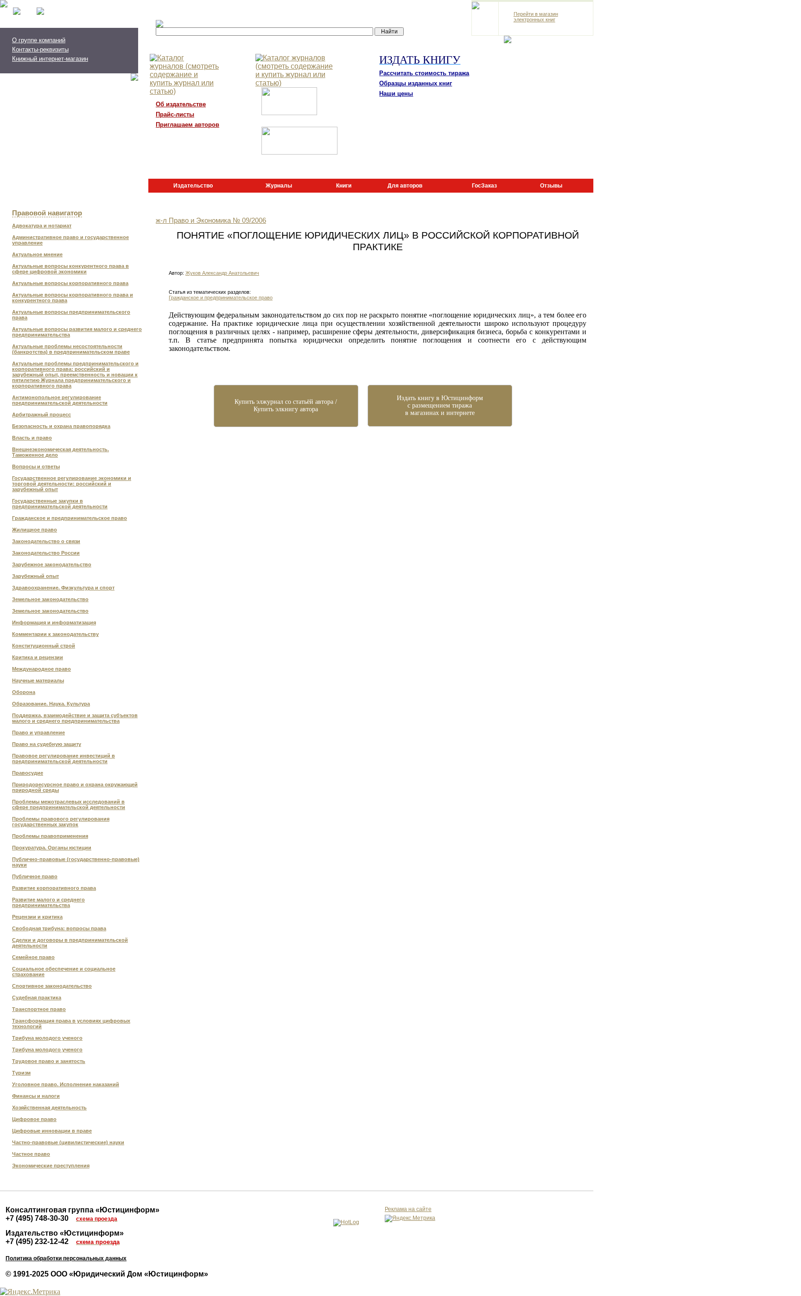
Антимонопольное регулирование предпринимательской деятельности (60, 400)
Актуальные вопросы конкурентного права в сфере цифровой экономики (70, 268)
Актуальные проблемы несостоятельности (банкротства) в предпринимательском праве (71, 349)
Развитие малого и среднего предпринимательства (48, 902)
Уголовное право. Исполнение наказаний (65, 1084)
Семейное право (33, 957)
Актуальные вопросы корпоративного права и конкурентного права (72, 297)
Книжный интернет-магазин (50, 58)
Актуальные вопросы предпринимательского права (71, 314)
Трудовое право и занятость (48, 1061)
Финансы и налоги (36, 1096)
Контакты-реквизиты (40, 49)
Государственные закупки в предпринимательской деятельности (60, 503)
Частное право (31, 1154)
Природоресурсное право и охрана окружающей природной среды (75, 787)
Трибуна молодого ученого (47, 1038)
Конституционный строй (43, 645)
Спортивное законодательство (52, 986)
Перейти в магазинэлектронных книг (536, 16)
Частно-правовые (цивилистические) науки (68, 1142)
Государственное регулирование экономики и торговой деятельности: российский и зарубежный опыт (71, 483)
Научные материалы (38, 680)
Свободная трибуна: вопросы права (59, 928)
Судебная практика (36, 997)
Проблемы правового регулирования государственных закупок (60, 821)
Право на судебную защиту (46, 744)
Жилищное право (34, 529)
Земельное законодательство (50, 599)
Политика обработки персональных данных (66, 1258)
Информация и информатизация (54, 622)
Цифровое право (34, 1119)
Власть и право (32, 438)
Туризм (21, 1073)
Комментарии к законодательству (55, 634)
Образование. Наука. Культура (51, 703)
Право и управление (38, 732)
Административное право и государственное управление (70, 240)
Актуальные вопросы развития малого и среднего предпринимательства (77, 331)
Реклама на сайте (408, 1209)
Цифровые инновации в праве (52, 1131)
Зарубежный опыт (35, 576)
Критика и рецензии (37, 657)
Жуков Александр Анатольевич (222, 273)
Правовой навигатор (47, 213)
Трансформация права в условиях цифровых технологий (71, 1023)
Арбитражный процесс (41, 414)
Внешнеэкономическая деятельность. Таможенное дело (60, 452)
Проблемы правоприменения (50, 836)
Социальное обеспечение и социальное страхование (63, 971)
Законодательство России (46, 553)
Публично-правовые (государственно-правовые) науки (76, 862)
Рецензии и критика (37, 917)
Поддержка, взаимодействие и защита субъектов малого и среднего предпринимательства (75, 718)
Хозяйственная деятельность (49, 1107)
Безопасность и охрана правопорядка (61, 426)
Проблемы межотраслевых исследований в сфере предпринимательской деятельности (68, 804)
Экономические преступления (50, 1165)
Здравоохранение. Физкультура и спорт (63, 587)
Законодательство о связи (46, 541)
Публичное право (34, 876)
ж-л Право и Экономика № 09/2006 (211, 220)
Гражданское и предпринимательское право (69, 518)
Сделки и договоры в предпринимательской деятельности (70, 942)
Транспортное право (39, 1009)
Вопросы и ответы (36, 466)
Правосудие (27, 773)
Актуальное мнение (37, 254)
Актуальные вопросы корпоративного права (70, 283)
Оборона (23, 692)
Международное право (41, 669)
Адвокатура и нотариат (41, 225)
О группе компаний (38, 40)
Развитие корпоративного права (54, 888)
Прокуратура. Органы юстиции (51, 847)
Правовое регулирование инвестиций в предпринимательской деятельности (63, 758)
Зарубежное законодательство (51, 564)
